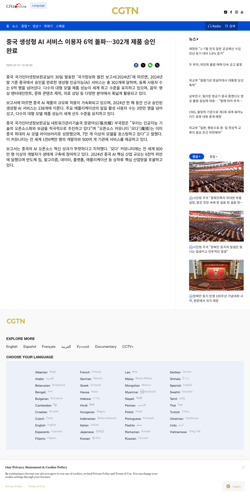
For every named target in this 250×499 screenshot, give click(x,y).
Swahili (181, 392)
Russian (136, 438)
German (91, 379)
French (90, 372)
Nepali (133, 399)
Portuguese (139, 419)
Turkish (180, 412)
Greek (90, 385)
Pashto (133, 425)
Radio (216, 26)
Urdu (176, 425)
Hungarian (92, 412)
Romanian (137, 432)
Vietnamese (185, 432)
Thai (176, 405)
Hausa (89, 392)
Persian (135, 405)
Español (29, 346)
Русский (83, 346)
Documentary (105, 346)
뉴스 (192, 39)
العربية (66, 346)
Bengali (43, 392)
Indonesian (98, 419)
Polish (133, 412)
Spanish (181, 385)
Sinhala (179, 379)
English (12, 346)
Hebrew (90, 399)
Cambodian (46, 405)
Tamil (177, 399)
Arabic (44, 379)
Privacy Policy (13, 486)
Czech (44, 419)
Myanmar (140, 392)
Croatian (47, 412)
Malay (138, 379)
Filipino (45, 438)
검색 (232, 26)
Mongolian (138, 385)
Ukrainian (184, 419)
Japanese (92, 432)
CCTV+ (128, 346)
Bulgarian (49, 399)
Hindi (87, 405)
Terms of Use (37, 486)
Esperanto (48, 432)
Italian (89, 425)
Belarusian (50, 385)
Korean (90, 438)
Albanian (45, 372)
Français (48, 346)
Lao (131, 372)
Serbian (180, 372)
